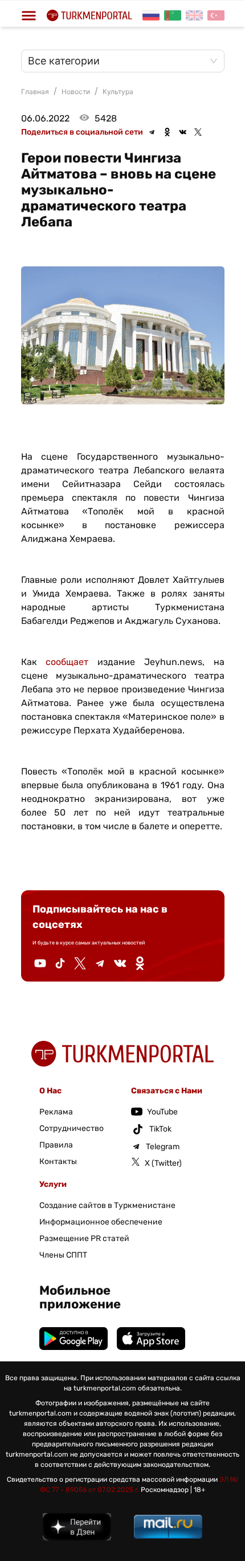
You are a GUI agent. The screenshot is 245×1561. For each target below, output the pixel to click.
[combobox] (117, 61)
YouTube (162, 1112)
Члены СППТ (63, 1255)
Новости (76, 91)
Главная (35, 91)
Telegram (162, 1147)
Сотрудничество (71, 1128)
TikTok (160, 1129)
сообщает (67, 661)
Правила (56, 1145)
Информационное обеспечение (100, 1222)
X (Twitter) (163, 1163)
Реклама (56, 1112)
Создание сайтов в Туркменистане (107, 1205)
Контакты (58, 1161)
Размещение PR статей (84, 1238)
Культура (118, 91)
